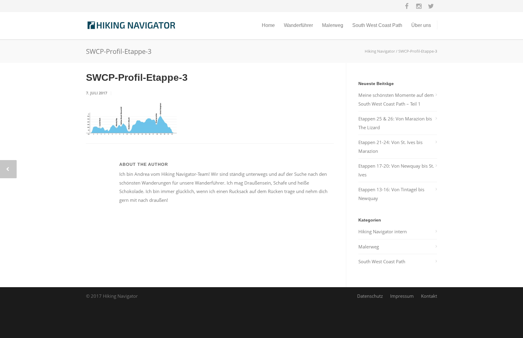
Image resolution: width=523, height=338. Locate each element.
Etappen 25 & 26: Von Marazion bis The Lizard (395, 123)
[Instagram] (419, 6)
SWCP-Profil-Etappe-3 (137, 77)
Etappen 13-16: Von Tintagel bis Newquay (391, 193)
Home (268, 25)
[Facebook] (407, 6)
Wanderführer (298, 25)
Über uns (421, 25)
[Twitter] (431, 6)
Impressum (402, 296)
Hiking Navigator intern (382, 231)
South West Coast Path (377, 25)
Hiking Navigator (380, 51)
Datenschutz (370, 296)
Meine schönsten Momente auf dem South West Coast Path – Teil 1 (396, 99)
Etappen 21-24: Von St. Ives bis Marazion (390, 146)
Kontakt (429, 296)
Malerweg (332, 25)
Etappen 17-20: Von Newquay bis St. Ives (396, 170)
